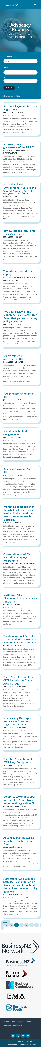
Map (13, 1022)
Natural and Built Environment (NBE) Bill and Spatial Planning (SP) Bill (19, 188)
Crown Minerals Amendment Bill (13, 357)
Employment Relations (25, 563)
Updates (7, 1025)
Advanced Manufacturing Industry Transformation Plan (18, 841)
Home (6, 1022)
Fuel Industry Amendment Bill (19, 395)
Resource (19, 362)
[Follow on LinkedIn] (23, 1036)
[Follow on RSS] (13, 1036)
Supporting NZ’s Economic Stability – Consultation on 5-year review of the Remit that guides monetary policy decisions (20, 885)
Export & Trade (21, 686)
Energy (18, 400)
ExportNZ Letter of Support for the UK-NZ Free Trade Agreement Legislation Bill (19, 800)
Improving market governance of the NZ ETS (18, 145)
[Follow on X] (18, 1036)
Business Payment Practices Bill (20, 470)
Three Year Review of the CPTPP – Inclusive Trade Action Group (18, 680)
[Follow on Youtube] (28, 1036)
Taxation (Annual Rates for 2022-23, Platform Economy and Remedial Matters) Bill (20, 639)
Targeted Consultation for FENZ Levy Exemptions (19, 760)
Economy (19, 112)
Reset (20, 88)
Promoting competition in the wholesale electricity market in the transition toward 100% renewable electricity (18, 513)
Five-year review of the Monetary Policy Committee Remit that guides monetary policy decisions (20, 316)
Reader (28, 1022)
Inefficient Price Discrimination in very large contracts (20, 598)
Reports (20, 1022)
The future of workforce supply (17, 272)
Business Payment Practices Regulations (20, 108)
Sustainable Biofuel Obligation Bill (15, 433)
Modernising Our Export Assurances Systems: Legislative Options (17, 721)
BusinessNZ (17, 1025)
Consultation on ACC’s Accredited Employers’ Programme (16, 557)
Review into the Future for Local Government (19, 232)
